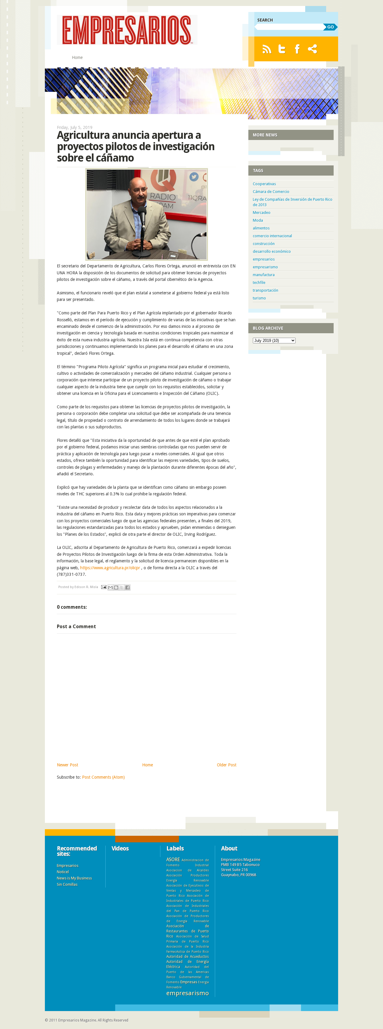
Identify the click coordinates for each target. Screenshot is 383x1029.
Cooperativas (264, 184)
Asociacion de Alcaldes (187, 870)
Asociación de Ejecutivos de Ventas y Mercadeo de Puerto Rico (187, 890)
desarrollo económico (272, 251)
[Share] (312, 48)
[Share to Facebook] (127, 587)
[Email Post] (103, 587)
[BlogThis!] (116, 587)
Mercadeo (261, 212)
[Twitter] (282, 48)
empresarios (264, 259)
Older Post (226, 764)
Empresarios (67, 865)
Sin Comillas (67, 884)
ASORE (173, 859)
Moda (258, 220)
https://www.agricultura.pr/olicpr (110, 567)
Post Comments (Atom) (103, 777)
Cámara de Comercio (271, 191)
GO (330, 27)
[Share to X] (122, 587)
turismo (259, 298)
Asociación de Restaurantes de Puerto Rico (187, 931)
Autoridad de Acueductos (187, 957)
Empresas (188, 982)
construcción (264, 243)
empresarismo (265, 267)
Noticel (63, 872)
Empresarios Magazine (77, 1020)
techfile (259, 282)
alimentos (261, 228)
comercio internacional (272, 236)
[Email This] (110, 587)
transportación (265, 290)
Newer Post (67, 764)
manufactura (264, 275)
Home (77, 57)
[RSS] (266, 48)
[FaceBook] (297, 48)
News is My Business (74, 878)
